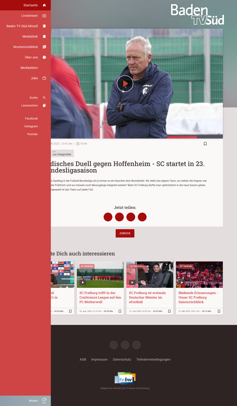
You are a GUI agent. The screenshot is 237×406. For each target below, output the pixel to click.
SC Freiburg (87, 266)
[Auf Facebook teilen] (108, 217)
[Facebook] (113, 345)
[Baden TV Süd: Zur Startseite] (197, 14)
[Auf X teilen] (119, 217)
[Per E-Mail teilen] (142, 217)
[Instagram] (125, 345)
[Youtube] (136, 345)
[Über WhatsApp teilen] (130, 217)
